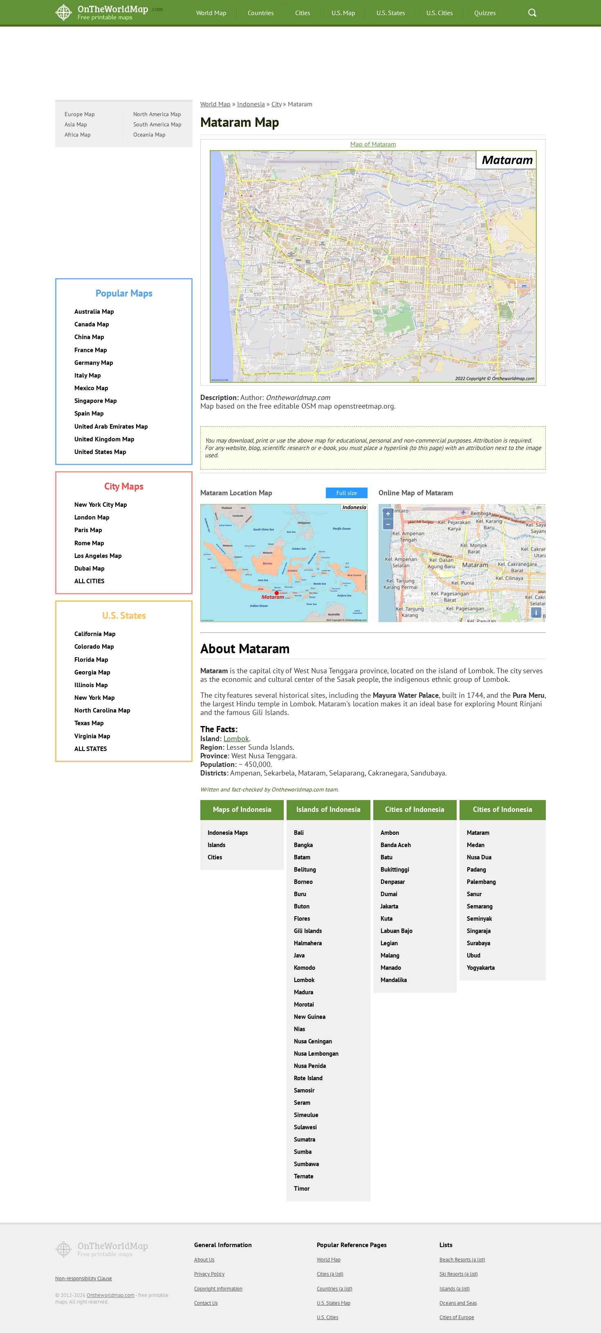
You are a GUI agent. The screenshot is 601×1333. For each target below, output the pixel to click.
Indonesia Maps (228, 832)
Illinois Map (91, 685)
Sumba (303, 1151)
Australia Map (94, 311)
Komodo (304, 967)
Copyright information (218, 1288)
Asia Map (76, 124)
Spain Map (89, 413)
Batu (386, 857)
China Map (89, 337)
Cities (302, 13)
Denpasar (393, 882)
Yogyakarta (481, 967)
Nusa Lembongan (316, 1053)
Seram (302, 1102)
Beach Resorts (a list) (462, 1259)
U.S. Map (343, 13)
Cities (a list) (330, 1273)
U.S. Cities (439, 13)
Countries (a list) (334, 1288)
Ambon (390, 832)
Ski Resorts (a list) (459, 1273)
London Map (92, 517)
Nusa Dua (479, 857)
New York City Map (100, 504)
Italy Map (87, 375)
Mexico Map (91, 388)
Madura (303, 992)
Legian (389, 943)
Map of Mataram (373, 144)
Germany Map (93, 362)
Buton (301, 906)
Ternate (304, 1176)
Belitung (305, 869)
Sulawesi (305, 1127)
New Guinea (309, 1017)
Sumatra (304, 1139)
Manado (391, 967)
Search (532, 12)
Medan (475, 845)
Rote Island (308, 1078)
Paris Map (88, 530)
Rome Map (89, 543)
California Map (95, 633)
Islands (216, 845)
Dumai (389, 894)
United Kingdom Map (104, 439)
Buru (300, 894)
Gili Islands (308, 931)
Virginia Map (92, 736)
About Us (204, 1259)
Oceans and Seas (458, 1302)
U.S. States (391, 13)
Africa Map (78, 134)
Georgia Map (92, 672)
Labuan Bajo (397, 931)
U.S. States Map (333, 1302)
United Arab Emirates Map (111, 426)
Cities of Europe (457, 1317)
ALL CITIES (89, 581)
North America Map (157, 114)
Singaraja (479, 931)
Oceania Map (149, 134)
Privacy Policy (209, 1273)
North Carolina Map (102, 710)
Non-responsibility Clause (83, 1278)
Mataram (478, 832)
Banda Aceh (396, 845)
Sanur (474, 894)
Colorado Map (94, 646)
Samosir (304, 1090)
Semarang (480, 906)
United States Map (100, 451)
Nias (299, 1029)
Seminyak (479, 918)
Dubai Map (89, 568)
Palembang (481, 882)
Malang (390, 955)
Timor (301, 1188)
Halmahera (308, 943)
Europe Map (80, 114)
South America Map (157, 124)
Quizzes (485, 13)
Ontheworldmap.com (111, 1295)
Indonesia (251, 104)
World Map (211, 13)
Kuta (386, 918)
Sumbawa (306, 1164)
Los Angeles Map (98, 555)
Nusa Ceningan (313, 1041)
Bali (299, 832)
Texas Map (89, 723)
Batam (302, 857)
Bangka (303, 845)
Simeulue (306, 1115)
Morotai (304, 1004)
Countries (261, 13)
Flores (302, 918)
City (276, 104)
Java (299, 955)
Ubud (473, 955)
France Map (90, 350)
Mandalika (394, 980)
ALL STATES (90, 748)
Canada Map (91, 324)
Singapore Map (95, 400)
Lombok (236, 738)
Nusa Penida (310, 1066)
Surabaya (478, 943)
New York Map (94, 697)
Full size (346, 493)
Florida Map (91, 659)
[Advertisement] (300, 67)
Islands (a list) (455, 1288)
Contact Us (206, 1302)
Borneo (303, 882)
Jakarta (389, 906)
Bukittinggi (395, 869)
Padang (476, 869)
